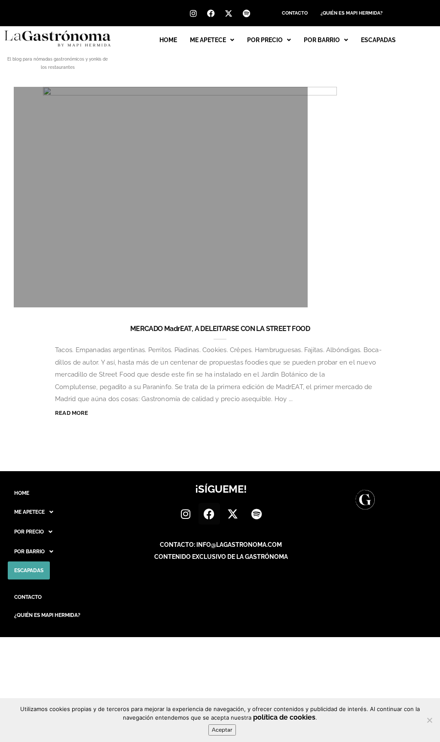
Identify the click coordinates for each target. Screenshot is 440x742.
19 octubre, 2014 (266, 296)
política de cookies (284, 717)
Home (168, 40)
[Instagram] (193, 13)
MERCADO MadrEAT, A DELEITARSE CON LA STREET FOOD (220, 329)
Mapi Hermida (57, 296)
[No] (429, 720)
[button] (212, 40)
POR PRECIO (265, 40)
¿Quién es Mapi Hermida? (351, 13)
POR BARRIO (322, 40)
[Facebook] (211, 13)
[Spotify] (246, 13)
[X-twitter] (228, 13)
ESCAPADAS (378, 40)
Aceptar (222, 730)
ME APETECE (208, 40)
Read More (72, 413)
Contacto (295, 13)
